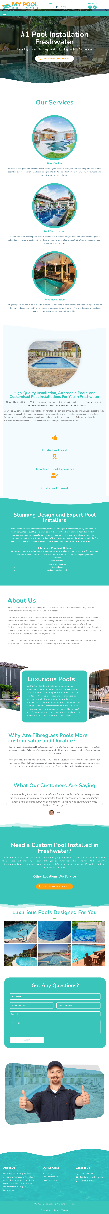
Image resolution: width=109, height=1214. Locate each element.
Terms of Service (61, 1210)
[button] (4, 13)
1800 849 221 (55, 7)
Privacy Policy (46, 1210)
